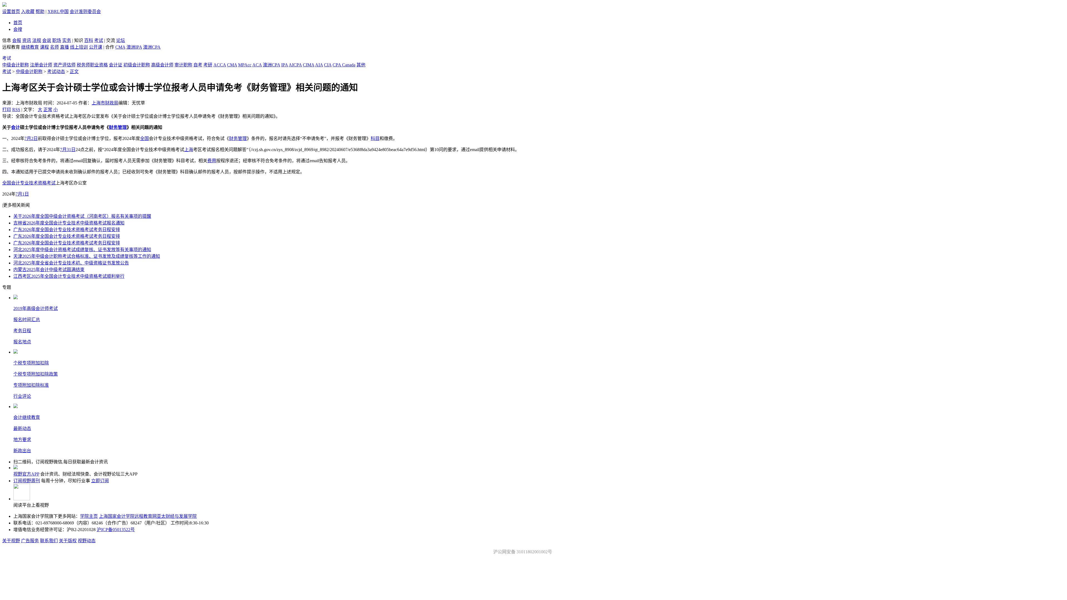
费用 (211, 160)
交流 (110, 40)
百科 (88, 40)
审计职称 (183, 64)
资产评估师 (64, 64)
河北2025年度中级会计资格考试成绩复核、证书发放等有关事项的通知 (82, 249)
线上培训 (79, 47)
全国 (144, 138)
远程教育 (11, 47)
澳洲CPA (152, 47)
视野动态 (87, 540)
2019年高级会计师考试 (35, 308)
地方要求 (22, 439)
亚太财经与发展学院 (177, 516)
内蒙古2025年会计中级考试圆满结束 (48, 269)
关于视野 (11, 540)
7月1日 (22, 194)
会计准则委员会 (85, 11)
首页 (17, 22)
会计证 (115, 64)
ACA (257, 64)
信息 (6, 40)
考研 (207, 64)
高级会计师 (162, 64)
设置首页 (11, 11)
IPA (284, 64)
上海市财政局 (105, 103)
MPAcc (244, 64)
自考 (197, 64)
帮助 (40, 11)
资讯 (26, 40)
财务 (113, 127)
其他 (361, 64)
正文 (74, 71)
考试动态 (56, 71)
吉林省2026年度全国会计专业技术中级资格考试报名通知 (68, 223)
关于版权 (68, 540)
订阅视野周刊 (26, 480)
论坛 (120, 40)
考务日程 (22, 330)
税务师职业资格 (92, 64)
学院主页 (89, 516)
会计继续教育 (26, 417)
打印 (6, 109)
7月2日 (31, 138)
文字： (40, 109)
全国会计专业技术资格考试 (29, 183)
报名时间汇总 (26, 319)
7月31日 (68, 149)
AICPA (295, 64)
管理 (122, 127)
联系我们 (49, 540)
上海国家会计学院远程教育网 (128, 516)
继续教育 (30, 47)
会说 (46, 40)
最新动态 (22, 428)
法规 (36, 40)
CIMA (308, 64)
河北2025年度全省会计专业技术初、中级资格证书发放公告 (71, 263)
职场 (56, 40)
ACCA (219, 64)
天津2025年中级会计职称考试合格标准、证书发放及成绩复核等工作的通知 (86, 256)
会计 (15, 127)
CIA (327, 64)
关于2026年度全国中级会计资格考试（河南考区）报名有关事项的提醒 (82, 216)
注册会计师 (41, 64)
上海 (188, 149)
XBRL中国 (58, 11)
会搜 (17, 29)
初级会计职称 (136, 64)
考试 (98, 40)
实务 (66, 40)
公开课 (95, 47)
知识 (78, 40)
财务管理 (238, 138)
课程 (44, 47)
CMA (120, 47)
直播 (64, 47)
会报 (16, 40)
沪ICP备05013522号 (116, 529)
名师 (54, 47)
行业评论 (22, 396)
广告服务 (30, 540)
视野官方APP (26, 474)
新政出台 (22, 450)
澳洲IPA (134, 47)
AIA (319, 64)
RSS (16, 109)
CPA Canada (344, 64)
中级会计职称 (15, 64)
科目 (375, 138)
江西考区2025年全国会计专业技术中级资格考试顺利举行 (68, 276)
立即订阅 (100, 480)
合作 (109, 47)
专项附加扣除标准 (31, 385)
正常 (47, 109)
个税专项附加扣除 (31, 363)
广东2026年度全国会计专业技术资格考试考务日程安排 (66, 229)
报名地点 (22, 341)
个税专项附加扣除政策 (35, 374)
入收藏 (27, 11)
